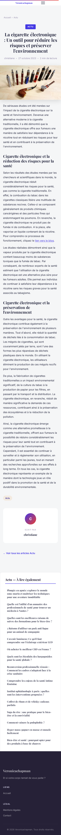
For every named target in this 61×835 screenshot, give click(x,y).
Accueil (7, 17)
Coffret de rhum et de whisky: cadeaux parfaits (28, 703)
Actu (16, 17)
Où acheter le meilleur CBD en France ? (29, 649)
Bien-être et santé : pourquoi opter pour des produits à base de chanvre (29, 742)
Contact (7, 815)
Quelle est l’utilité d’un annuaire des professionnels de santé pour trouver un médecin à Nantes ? (29, 608)
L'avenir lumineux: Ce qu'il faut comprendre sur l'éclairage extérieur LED (30, 640)
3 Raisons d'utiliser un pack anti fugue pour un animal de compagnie (27, 630)
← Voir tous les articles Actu (19, 553)
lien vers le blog (44, 240)
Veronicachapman (16, 771)
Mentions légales (11, 810)
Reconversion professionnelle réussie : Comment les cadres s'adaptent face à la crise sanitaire (29, 670)
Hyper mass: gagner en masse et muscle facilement (29, 731)
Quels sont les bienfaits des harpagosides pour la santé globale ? (29, 658)
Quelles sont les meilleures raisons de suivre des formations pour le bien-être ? (29, 619)
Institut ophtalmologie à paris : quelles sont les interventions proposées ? (28, 693)
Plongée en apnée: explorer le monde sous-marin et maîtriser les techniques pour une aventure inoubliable (28, 594)
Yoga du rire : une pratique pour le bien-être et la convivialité (29, 714)
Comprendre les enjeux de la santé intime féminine (30, 682)
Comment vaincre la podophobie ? (25, 722)
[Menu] (43, 2)
